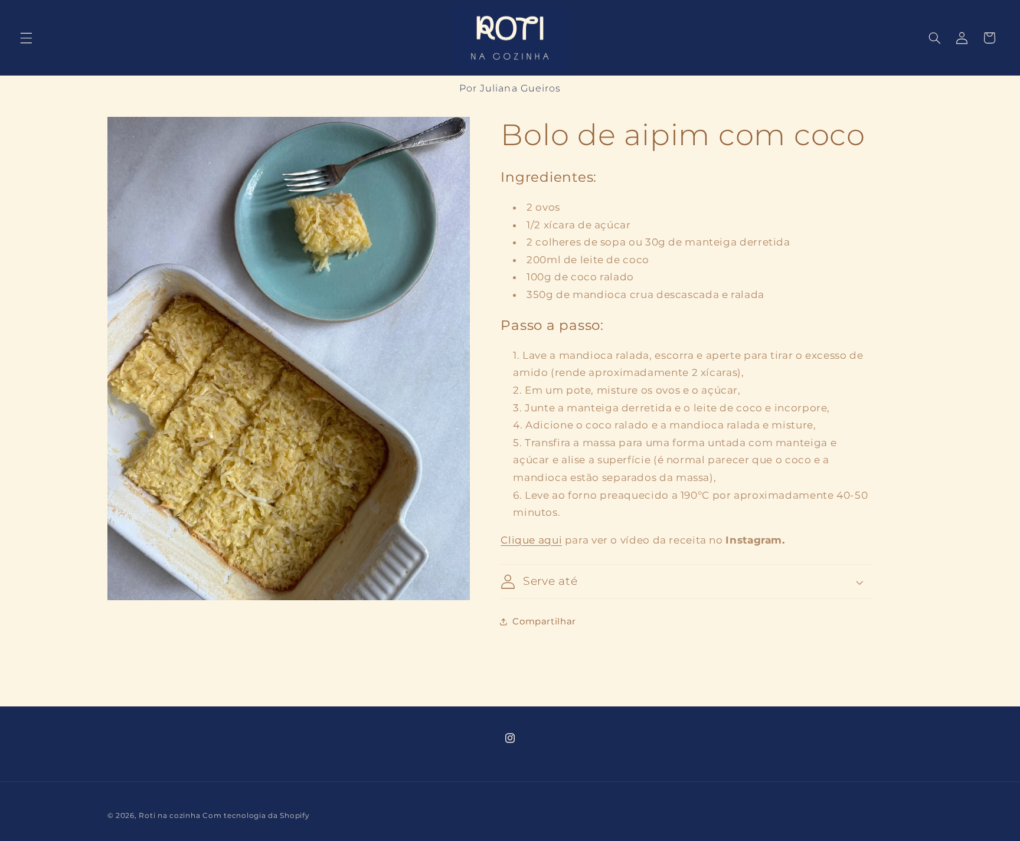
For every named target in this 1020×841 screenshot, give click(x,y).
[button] (26, 37)
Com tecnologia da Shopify (255, 815)
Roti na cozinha (169, 815)
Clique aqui (531, 540)
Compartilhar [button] (544, 621)
